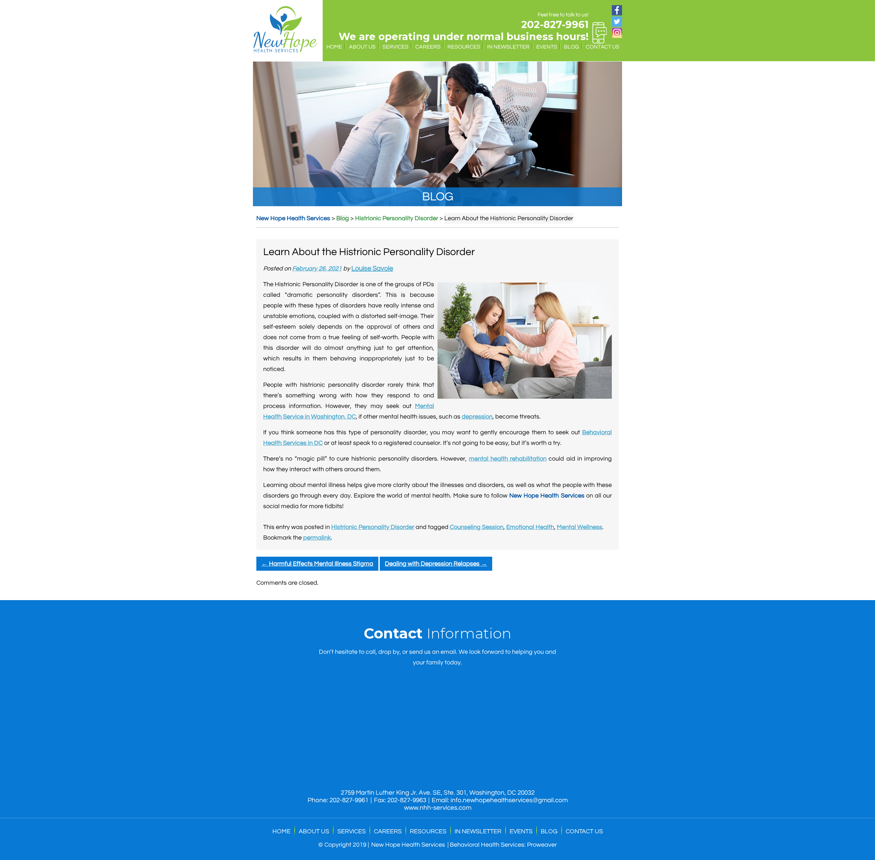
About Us (362, 47)
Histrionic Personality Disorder (372, 527)
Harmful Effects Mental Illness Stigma (317, 563)
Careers (428, 47)
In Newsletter (508, 47)
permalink (317, 537)
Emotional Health (530, 527)
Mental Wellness (579, 527)
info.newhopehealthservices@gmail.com (509, 800)
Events (546, 47)
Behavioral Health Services (487, 845)
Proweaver (542, 845)
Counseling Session (476, 527)
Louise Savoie (372, 268)
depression (477, 416)
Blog (571, 47)
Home (334, 47)
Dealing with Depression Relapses (436, 563)
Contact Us (602, 47)
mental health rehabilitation (508, 458)
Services (395, 47)
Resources (463, 47)
